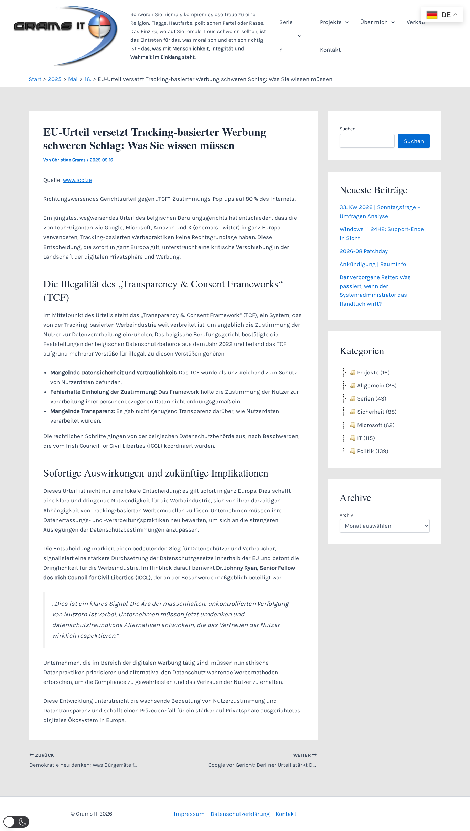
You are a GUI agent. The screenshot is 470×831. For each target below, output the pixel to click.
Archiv (346, 515)
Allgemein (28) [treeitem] (377, 385)
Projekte (331, 22)
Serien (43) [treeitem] (371, 398)
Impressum (189, 813)
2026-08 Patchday (364, 251)
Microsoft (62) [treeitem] (376, 425)
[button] (298, 36)
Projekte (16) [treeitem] (373, 372)
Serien (286, 36)
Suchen (347, 129)
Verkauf (417, 22)
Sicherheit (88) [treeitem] (377, 411)
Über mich (374, 22)
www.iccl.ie (77, 179)
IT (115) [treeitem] (366, 438)
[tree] (385, 412)
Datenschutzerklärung (240, 813)
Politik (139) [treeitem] (372, 451)
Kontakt (330, 49)
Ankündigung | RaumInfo (373, 264)
